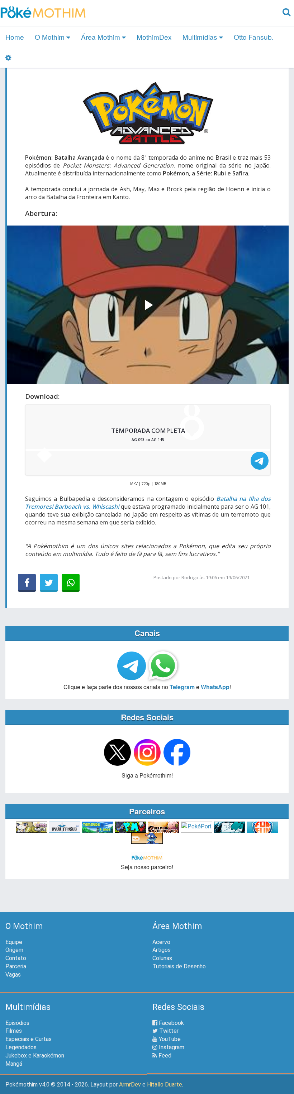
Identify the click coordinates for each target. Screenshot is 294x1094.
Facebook (170, 1023)
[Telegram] (260, 461)
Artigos (161, 950)
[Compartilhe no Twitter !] (49, 583)
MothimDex (154, 37)
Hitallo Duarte (164, 1084)
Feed (164, 1055)
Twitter (168, 1030)
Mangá (13, 1063)
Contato (15, 958)
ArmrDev (130, 1084)
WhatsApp (215, 687)
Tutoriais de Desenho (179, 966)
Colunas (162, 958)
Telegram (182, 687)
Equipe (13, 942)
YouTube (169, 1039)
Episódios (17, 1023)
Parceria (15, 966)
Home (14, 37)
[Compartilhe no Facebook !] (27, 583)
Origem (14, 950)
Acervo (161, 942)
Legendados (21, 1047)
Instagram (170, 1047)
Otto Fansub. (254, 37)
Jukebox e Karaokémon (34, 1055)
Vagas (13, 974)
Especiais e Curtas (28, 1039)
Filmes (13, 1030)
